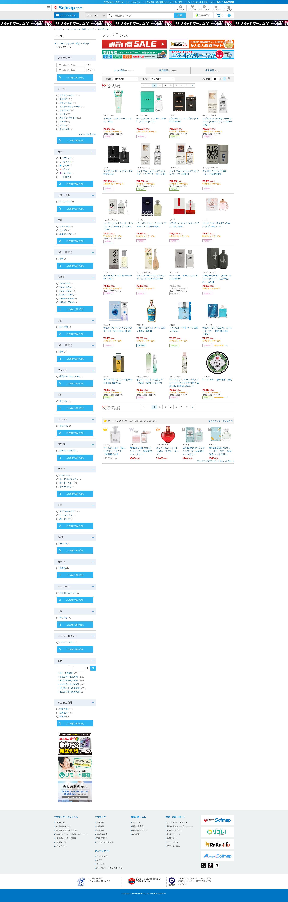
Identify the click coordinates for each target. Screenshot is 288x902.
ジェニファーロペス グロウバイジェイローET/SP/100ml (150, 277)
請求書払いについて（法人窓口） (170, 2)
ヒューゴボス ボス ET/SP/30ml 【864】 (118, 277)
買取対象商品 (137, 826)
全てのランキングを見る (219, 421)
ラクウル (136, 822)
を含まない (90, 70)
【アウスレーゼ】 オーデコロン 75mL (184, 329)
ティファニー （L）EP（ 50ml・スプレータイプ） (151, 120)
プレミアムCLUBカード (177, 822)
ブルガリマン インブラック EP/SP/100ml (184, 120)
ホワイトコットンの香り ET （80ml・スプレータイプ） (150, 381)
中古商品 (212, 70)
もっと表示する (88, 134)
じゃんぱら (101, 864)
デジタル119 (172, 842)
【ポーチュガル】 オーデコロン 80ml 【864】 (150, 329)
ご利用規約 (60, 822)
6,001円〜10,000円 (73, 684)
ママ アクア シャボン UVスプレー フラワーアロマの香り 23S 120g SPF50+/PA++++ (185, 382)
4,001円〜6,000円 (72, 680)
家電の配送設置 (173, 846)
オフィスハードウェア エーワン (109, 868)
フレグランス (103, 29)
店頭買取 (136, 834)
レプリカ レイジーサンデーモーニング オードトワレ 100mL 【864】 (217, 121)
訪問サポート (172, 838)
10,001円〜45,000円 (73, 688)
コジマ (99, 860)
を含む (89, 65)
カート (225, 15)
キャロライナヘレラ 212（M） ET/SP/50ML (214, 172)
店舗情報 (150, 2)
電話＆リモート (173, 834)
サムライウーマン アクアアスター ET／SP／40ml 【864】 (118, 329)
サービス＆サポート (136, 2)
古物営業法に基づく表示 (65, 838)
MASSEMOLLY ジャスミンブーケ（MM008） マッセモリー (194, 451)
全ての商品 (124, 70)
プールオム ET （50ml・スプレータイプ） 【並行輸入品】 (114, 451)
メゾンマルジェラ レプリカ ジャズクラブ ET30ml (184, 172)
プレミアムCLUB (194, 2)
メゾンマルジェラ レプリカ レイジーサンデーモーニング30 (151, 172)
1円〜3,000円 (70, 673)
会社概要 (100, 826)
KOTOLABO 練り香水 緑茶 (217, 379)
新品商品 (168, 70)
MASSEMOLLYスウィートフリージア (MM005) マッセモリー (220, 451)
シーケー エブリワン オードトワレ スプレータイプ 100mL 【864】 (118, 226)
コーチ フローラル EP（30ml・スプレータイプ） (216, 225)
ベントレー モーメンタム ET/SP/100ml (184, 277)
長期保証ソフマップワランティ (180, 826)
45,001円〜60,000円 (72, 692)
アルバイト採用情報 (104, 842)
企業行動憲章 (102, 834)
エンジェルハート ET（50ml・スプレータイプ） (167, 451)
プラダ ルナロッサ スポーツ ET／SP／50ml (184, 225)
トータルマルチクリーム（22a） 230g (118, 120)
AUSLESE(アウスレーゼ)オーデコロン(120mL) (118, 381)
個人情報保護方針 (62, 826)
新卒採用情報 (102, 838)
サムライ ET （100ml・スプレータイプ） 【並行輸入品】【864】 (217, 331)
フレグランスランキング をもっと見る (214, 461)
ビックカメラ (102, 856)
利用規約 (108, 2)
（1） (226, 345)
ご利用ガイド (119, 2)
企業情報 (100, 830)
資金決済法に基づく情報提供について (71, 834)
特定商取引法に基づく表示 (66, 830)
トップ (59, 29)
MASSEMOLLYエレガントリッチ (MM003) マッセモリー (141, 451)
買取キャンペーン (139, 830)
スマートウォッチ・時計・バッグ (80, 29)
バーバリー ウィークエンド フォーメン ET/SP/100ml (151, 225)
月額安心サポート (174, 830)
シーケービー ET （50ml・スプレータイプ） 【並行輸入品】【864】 (216, 278)
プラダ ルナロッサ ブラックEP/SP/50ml (118, 172)
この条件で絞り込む (75, 78)
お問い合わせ (209, 2)
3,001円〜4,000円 (72, 677)
